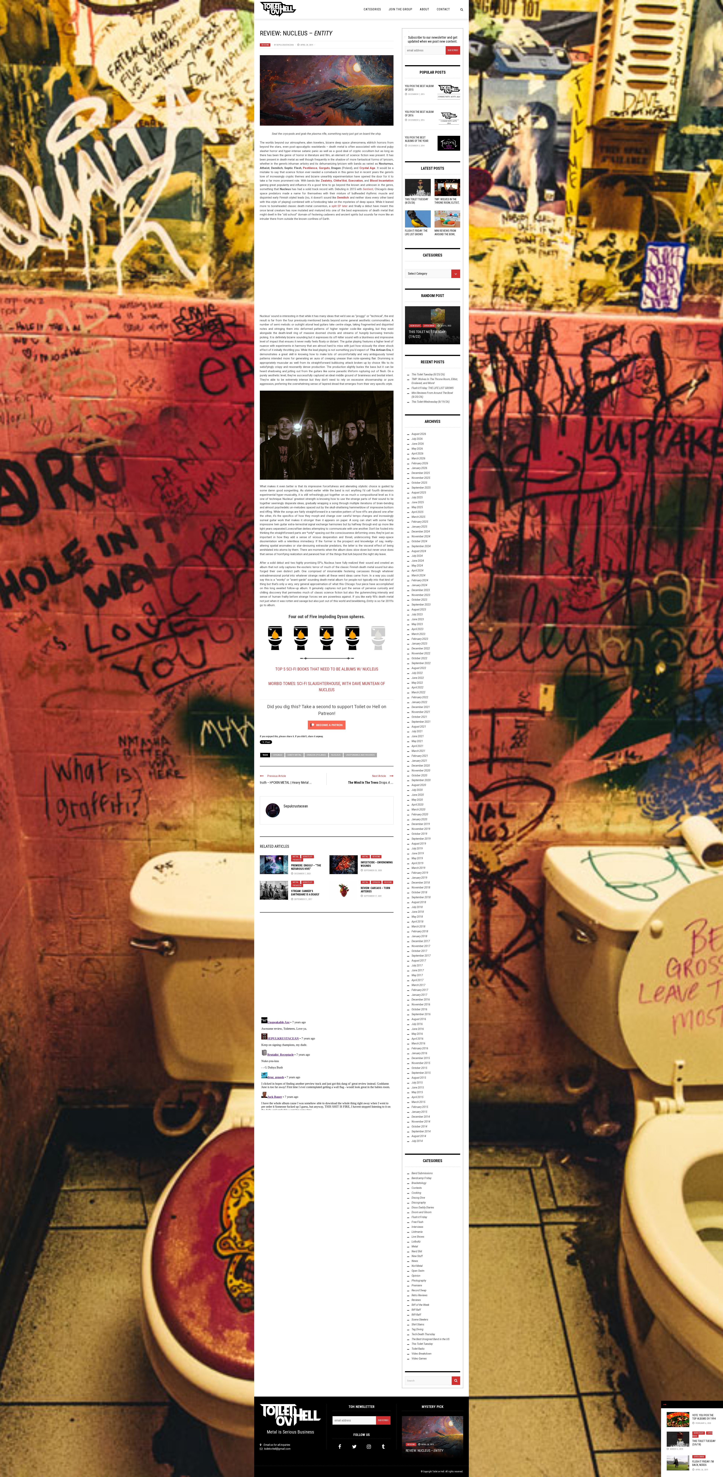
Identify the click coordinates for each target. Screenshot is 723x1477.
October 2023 (419, 599)
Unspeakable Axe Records (360, 755)
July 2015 (417, 1082)
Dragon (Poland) (316, 755)
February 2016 (420, 1048)
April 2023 (417, 629)
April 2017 (417, 980)
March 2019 (418, 867)
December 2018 (421, 882)
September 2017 (421, 955)
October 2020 (419, 775)
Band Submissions (422, 1173)
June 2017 (418, 970)
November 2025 (421, 477)
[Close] (665, 1404)
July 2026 (417, 438)
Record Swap (419, 1290)
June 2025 (418, 502)
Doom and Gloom (422, 1212)
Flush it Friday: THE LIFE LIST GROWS (433, 387)
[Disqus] (327, 966)
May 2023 (417, 624)
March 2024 (418, 575)
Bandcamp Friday (421, 1178)
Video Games (419, 1358)
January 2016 (419, 1053)
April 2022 (417, 687)
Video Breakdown (422, 1353)
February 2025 (420, 521)
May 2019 (417, 858)
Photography (419, 1280)
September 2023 (421, 604)
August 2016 (419, 1019)
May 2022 (417, 682)
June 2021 (418, 736)
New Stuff (307, 856)
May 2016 (417, 1033)
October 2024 (419, 541)
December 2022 (421, 648)
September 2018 (421, 897)
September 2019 (421, 838)
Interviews (417, 1226)
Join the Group (400, 9)
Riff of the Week (431, 322)
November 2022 (421, 653)
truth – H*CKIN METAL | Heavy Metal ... (286, 782)
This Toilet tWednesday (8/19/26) (431, 401)
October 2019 (419, 833)
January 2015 (419, 1111)
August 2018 (419, 902)
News (415, 1260)
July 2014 (417, 1140)
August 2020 (419, 785)
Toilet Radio (418, 1348)
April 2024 (417, 570)
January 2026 (419, 468)
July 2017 (417, 965)
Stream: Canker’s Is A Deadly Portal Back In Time (305, 894)
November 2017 (421, 946)
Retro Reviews (419, 1295)
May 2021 (417, 741)
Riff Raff (416, 1309)
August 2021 (419, 726)
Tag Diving (417, 1329)
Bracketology (419, 1183)
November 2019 (421, 828)
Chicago (277, 755)
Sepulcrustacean (285, 45)
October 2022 (419, 658)
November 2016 (421, 1004)
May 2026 (417, 448)
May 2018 (417, 916)
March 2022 (418, 692)
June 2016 (418, 1028)
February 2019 (420, 872)
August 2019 (419, 843)
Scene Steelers (420, 1319)
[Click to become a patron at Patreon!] (326, 725)
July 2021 (417, 731)
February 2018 (420, 931)
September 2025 (421, 487)
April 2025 (417, 511)
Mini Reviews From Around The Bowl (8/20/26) (445, 234)
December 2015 (421, 1058)
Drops (371, 782)
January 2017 (419, 994)
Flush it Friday (419, 1217)
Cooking (416, 1192)
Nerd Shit (417, 1251)
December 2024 (421, 531)
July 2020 (417, 789)
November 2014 (421, 1121)
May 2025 (417, 507)
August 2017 (419, 960)
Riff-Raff (416, 1314)
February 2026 (420, 463)
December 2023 (421, 590)
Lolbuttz (414, 322)
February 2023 (420, 638)
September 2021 (421, 721)
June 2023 (418, 619)
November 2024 (421, 536)
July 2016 (417, 1024)
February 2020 (420, 814)
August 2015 (419, 1077)
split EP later (340, 206)
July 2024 (417, 555)
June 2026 (418, 443)
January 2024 (419, 585)
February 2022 (420, 697)
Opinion (376, 882)
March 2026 (418, 458)
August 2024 (419, 551)
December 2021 (421, 707)
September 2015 (421, 1072)
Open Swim (699, 1457)
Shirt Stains (418, 1324)
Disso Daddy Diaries (423, 1207)
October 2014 (419, 1126)
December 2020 (421, 765)
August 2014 (419, 1136)
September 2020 (421, 780)
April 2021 (417, 746)
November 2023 (421, 594)
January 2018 (419, 936)
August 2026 (419, 433)
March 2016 (418, 1043)
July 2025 (417, 497)
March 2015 (418, 1102)
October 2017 (419, 950)
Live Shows (418, 1236)
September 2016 (421, 1014)
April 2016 (417, 1038)
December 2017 (421, 941)
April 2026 (417, 453)
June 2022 (418, 677)
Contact (443, 9)
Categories (372, 9)
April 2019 (417, 863)
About (424, 9)
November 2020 (421, 770)
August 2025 (419, 492)
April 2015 (417, 1097)
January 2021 (419, 760)
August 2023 (419, 609)
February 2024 (420, 580)
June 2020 (418, 794)
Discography (419, 1202)
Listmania (417, 1231)
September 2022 (421, 663)
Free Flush (417, 1221)
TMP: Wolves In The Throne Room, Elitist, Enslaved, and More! (447, 203)
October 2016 (419, 1009)
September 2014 (421, 1131)
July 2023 (417, 614)
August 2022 (419, 668)
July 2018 (417, 907)
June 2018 (418, 911)
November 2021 (421, 711)
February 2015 (420, 1106)
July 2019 (417, 848)
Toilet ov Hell (438, 1471)
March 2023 (418, 633)
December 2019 (421, 824)
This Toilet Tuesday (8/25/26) (428, 374)
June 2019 (418, 853)
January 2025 (419, 526)
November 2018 (421, 887)
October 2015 (419, 1067)
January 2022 (419, 702)
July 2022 (417, 672)
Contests (417, 1187)
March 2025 (418, 516)
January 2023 (419, 643)
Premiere (297, 860)
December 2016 (421, 999)
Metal (296, 856)
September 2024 (421, 546)
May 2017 (417, 975)
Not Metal (417, 1265)
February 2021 (420, 755)
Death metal (294, 755)
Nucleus (336, 755)
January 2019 (419, 877)
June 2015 (418, 1087)
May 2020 (417, 799)
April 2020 (417, 804)
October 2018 (419, 892)
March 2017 (418, 985)
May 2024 (417, 565)
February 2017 (420, 989)
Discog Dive (418, 1197)
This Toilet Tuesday (422, 1343)
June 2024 (418, 560)
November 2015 (421, 1063)
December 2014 (421, 1116)
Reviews (265, 45)
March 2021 (418, 750)
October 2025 (419, 482)
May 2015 (417, 1092)
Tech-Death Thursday (423, 1334)
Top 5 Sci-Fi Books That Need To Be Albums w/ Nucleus (326, 669)
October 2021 (419, 716)
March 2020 (418, 809)
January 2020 (419, 819)
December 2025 (421, 472)
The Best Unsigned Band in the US (430, 1339)
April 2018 (417, 921)
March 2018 (418, 926)
